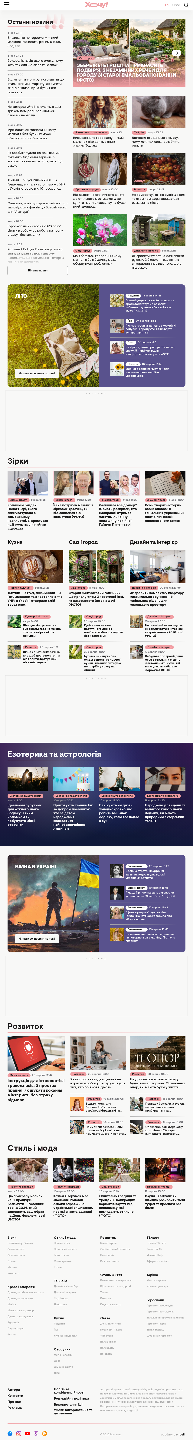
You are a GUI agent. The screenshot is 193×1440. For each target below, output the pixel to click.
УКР (168, 5)
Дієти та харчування (21, 1316)
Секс (131, 342)
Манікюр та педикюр (21, 1310)
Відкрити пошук (186, 5)
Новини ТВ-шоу (156, 1243)
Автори (14, 1390)
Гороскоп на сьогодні (160, 1306)
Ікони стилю (61, 1255)
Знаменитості (18, 500)
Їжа (130, 321)
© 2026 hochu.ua (110, 1434)
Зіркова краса (16, 1255)
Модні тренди (110, 1187)
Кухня (59, 1318)
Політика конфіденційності (69, 1391)
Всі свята (106, 1354)
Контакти (15, 1396)
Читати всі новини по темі (37, 373)
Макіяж (12, 1304)
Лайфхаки (60, 1304)
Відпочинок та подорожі (115, 1286)
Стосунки (62, 1349)
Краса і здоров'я (21, 1287)
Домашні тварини (65, 1292)
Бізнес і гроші (108, 1243)
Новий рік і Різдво (111, 1330)
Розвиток (78, 1074)
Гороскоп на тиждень (160, 1312)
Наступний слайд (176, 53)
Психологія (107, 1255)
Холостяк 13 (154, 1249)
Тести (104, 1292)
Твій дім (139, 132)
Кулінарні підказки (36, 617)
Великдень (107, 1348)
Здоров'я (13, 1322)
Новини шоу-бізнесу (20, 1243)
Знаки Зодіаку (155, 1330)
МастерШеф (155, 1255)
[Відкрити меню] (6, 4)
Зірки (12, 1238)
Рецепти (139, 189)
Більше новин (37, 270)
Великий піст (108, 1342)
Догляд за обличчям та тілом (26, 1292)
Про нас (14, 1402)
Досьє (12, 1261)
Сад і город (86, 58)
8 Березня (106, 1336)
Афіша (152, 1275)
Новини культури (20, 588)
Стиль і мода (65, 1238)
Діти (57, 1373)
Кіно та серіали (156, 1280)
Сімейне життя (63, 1367)
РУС (177, 5)
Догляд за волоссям (20, 1298)
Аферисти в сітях (158, 1261)
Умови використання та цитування (73, 1412)
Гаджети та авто (110, 1304)
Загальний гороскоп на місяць (166, 1318)
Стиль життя (111, 1275)
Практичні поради (87, 189)
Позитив (133, 364)
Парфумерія (16, 1329)
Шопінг (58, 1267)
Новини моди (62, 1243)
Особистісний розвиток (115, 1249)
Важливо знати (109, 1261)
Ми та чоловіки (19, 1075)
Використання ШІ (68, 1405)
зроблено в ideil (173, 1434)
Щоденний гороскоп (159, 1336)
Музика (12, 1267)
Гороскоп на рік (156, 1324)
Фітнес (12, 1335)
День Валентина (110, 1324)
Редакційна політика (71, 1398)
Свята (105, 1318)
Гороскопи (155, 1300)
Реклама (15, 1408)
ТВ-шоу (153, 1238)
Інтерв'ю (13, 1273)
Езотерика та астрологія (91, 132)
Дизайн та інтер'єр (146, 251)
